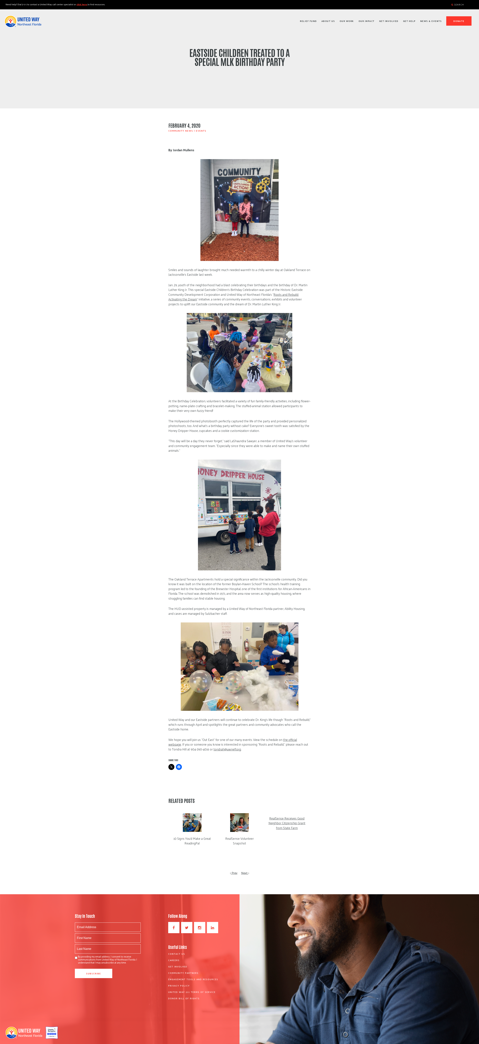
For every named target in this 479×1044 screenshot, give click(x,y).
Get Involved (388, 21)
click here (82, 4)
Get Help (409, 21)
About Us (328, 21)
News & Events (431, 21)
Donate (459, 21)
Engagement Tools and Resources (193, 979)
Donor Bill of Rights (184, 998)
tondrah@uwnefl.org (227, 749)
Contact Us (176, 954)
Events (201, 131)
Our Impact (366, 21)
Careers (174, 960)
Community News (180, 131)
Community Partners (183, 973)
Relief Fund (308, 21)
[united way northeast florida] (23, 23)
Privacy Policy (179, 986)
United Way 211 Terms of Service (192, 992)
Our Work (347, 21)
